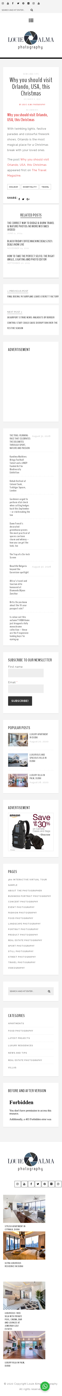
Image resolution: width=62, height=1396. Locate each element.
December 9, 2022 (32, 99)
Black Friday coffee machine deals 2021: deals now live (30, 243)
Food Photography (20, 918)
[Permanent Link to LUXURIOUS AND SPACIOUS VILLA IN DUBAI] (18, 765)
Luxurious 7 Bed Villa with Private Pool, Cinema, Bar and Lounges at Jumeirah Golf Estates (13, 1321)
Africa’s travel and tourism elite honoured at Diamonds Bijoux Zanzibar (18, 587)
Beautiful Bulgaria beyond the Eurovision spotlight (19, 569)
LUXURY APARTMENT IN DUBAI (39, 735)
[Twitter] (19, 3)
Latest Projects (19, 1038)
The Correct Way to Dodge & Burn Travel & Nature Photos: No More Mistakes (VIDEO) (30, 226)
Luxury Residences (20, 1045)
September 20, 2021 (18, 263)
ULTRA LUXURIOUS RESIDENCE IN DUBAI (14, 1265)
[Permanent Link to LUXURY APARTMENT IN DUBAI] (18, 745)
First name (15, 666)
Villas (12, 1067)
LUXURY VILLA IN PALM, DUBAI (37, 776)
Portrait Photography (23, 929)
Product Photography (23, 935)
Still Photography (21, 951)
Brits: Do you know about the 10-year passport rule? (18, 605)
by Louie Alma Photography (32, 104)
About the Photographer (25, 891)
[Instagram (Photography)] (4, 3)
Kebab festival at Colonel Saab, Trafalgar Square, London (18, 485)
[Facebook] (14, 3)
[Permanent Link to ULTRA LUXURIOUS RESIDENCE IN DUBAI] (24, 1259)
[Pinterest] (24, 3)
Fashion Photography (22, 913)
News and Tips (31, 74)
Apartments (16, 1023)
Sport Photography (21, 946)
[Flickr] (29, 3)
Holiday (13, 187)
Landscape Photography (24, 924)
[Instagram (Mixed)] (35, 3)
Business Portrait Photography (29, 896)
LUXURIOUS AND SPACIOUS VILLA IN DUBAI (38, 758)
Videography (16, 968)
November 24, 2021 (18, 248)
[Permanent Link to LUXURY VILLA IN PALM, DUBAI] (18, 786)
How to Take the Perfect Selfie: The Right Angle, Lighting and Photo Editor (31, 257)
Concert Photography (23, 902)
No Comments (32, 110)
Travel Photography (22, 962)
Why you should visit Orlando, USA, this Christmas (31, 87)
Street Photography (22, 957)
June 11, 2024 (14, 233)
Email (13, 682)
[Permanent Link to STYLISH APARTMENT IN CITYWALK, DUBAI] (24, 1222)
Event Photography (21, 907)
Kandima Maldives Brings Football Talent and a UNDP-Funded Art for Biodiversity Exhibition (19, 464)
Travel (45, 187)
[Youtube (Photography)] (9, 3)
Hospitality (30, 187)
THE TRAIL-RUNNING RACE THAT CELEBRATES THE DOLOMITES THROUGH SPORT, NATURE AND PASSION (20, 442)
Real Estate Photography (25, 940)
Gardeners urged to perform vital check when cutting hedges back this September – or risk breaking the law (20, 507)
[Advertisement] (31, 386)
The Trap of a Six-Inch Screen (20, 555)
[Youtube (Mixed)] (40, 3)
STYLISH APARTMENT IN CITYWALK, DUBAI (15, 1228)
